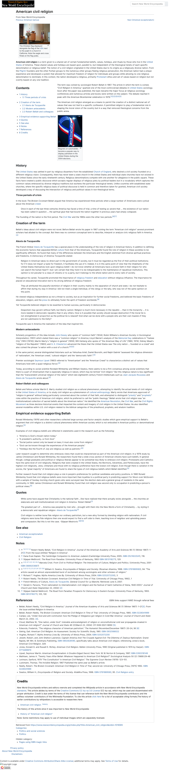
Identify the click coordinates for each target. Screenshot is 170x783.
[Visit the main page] (18, 3)
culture (61, 250)
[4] (118, 96)
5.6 (43, 568)
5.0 (24, 568)
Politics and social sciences (32, 731)
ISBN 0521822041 (131, 556)
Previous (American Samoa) (27, 20)
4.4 (37, 562)
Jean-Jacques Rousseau (134, 375)
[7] (115, 216)
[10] (82, 521)
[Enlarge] (48, 45)
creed (37, 204)
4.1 (28, 562)
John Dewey (61, 335)
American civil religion (30, 705)
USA (41, 48)
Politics (22, 734)
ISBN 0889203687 (29, 566)
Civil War (67, 217)
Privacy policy (17, 748)
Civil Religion (25, 537)
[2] (113, 96)
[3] (116, 96)
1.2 (29, 549)
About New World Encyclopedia (17, 751)
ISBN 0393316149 (139, 653)
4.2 (30, 562)
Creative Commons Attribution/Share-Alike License (49, 761)
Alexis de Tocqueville (44, 247)
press (44, 300)
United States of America (34, 392)
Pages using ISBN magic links (33, 742)
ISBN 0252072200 (106, 575)
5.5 (40, 568)
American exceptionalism (31, 534)
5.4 (36, 568)
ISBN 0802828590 (66, 641)
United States (136, 88)
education (102, 278)
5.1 (28, 568)
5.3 (33, 568)
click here (96, 696)
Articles (42, 4)
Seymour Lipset (42, 360)
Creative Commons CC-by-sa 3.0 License (80, 690)
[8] (98, 299)
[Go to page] (166, 3)
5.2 (30, 568)
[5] (120, 96)
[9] (80, 521)
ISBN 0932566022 (110, 631)
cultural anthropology (100, 392)
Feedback (63, 4)
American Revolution (110, 401)
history (45, 704)
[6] (113, 216)
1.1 (27, 549)
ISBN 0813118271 (107, 559)
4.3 (34, 562)
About (52, 4)
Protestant (102, 77)
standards (21, 690)
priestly (132, 395)
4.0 (24, 562)
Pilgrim (23, 71)
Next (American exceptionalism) (140, 20)
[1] (111, 96)
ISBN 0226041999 (140, 612)
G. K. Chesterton (59, 344)
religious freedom (85, 278)
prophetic (146, 395)
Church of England (102, 171)
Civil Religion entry (125, 672)
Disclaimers (17, 754)
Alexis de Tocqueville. (59, 581)
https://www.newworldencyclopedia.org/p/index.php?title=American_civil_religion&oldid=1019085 (77, 725)
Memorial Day (124, 338)
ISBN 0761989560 (131, 569)
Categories (21, 728)
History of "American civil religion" (36, 714)
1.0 (24, 549)
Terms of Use (111, 761)
